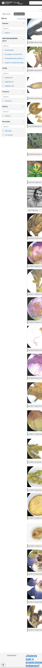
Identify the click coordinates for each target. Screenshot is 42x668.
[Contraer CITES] (24, 68)
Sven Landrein (7, 14)
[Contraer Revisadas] (24, 121)
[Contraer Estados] (24, 23)
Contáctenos (11, 655)
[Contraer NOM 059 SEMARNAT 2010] (24, 39)
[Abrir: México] (24, 32)
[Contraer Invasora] (24, 91)
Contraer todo (21, 19)
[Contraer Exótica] (24, 106)
